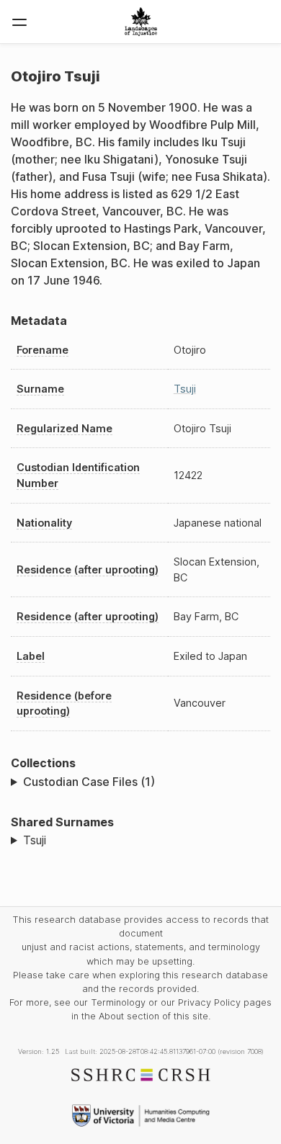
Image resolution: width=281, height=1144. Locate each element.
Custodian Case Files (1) (89, 781)
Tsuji (185, 389)
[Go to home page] (141, 21)
